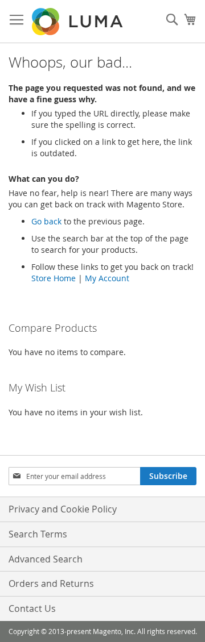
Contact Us (32, 608)
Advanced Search (46, 559)
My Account (107, 278)
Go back (46, 221)
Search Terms (38, 534)
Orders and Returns (51, 583)
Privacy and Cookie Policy (63, 509)
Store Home (53, 278)
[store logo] (78, 21)
